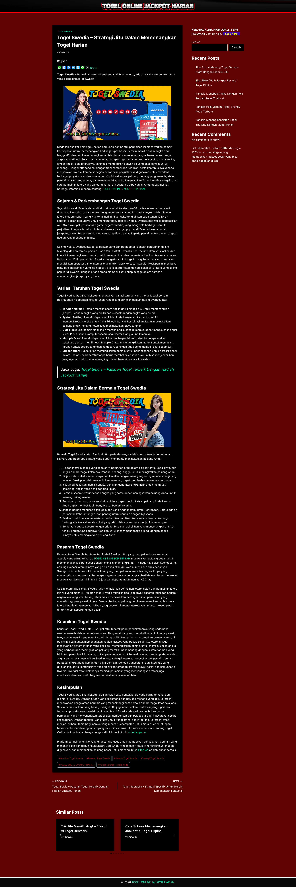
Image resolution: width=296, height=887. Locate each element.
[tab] (111, 853)
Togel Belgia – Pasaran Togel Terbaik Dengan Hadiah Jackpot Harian (80, 786)
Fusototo (214, 148)
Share (93, 68)
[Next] (173, 835)
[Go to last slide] (60, 835)
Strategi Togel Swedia (152, 758)
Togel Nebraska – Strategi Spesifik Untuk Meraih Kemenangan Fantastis (152, 786)
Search (196, 42)
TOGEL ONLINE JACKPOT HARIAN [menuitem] (123, 189)
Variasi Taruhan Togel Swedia (113, 765)
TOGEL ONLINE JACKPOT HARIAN (76, 765)
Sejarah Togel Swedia (125, 758)
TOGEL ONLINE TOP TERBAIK (112, 558)
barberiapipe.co (136, 732)
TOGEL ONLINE (64, 31)
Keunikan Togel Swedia (71, 758)
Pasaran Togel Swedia (98, 758)
